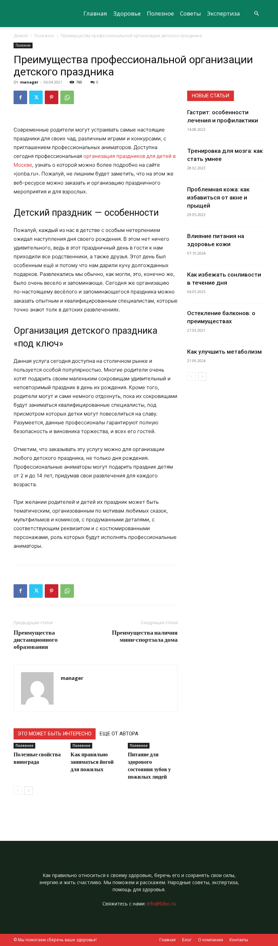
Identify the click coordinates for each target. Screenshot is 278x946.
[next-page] (28, 790)
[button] (256, 13)
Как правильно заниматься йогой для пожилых (92, 761)
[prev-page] (18, 790)
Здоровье (127, 13)
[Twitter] (36, 97)
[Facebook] (20, 97)
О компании (210, 940)
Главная (95, 13)
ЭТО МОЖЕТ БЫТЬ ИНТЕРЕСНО (55, 734)
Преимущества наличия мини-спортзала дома (145, 636)
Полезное (160, 13)
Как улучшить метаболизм (224, 351)
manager (29, 82)
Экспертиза (223, 13)
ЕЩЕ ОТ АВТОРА (119, 734)
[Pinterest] (51, 97)
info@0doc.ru (161, 903)
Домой (21, 36)
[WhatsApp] (67, 97)
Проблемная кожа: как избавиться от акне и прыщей (218, 197)
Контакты (239, 940)
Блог (187, 940)
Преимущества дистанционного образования (36, 639)
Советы (190, 13)
